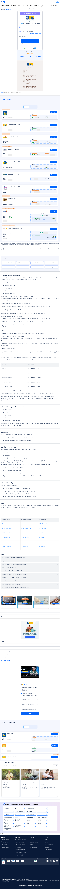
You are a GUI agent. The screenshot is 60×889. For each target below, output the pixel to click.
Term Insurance (29, 811)
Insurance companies (34, 842)
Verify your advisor (48, 849)
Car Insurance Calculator (20, 854)
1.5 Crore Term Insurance (6, 826)
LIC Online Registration (6, 537)
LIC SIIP (36, 262)
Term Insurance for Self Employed (8, 823)
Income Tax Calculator (19, 842)
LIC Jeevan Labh (50, 262)
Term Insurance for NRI (19, 811)
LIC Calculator (6, 808)
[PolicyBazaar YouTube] (57, 861)
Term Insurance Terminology (29, 820)
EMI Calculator (18, 845)
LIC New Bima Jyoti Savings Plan (29, 782)
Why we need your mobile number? (35, 33)
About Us (46, 839)
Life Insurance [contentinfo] (5, 841)
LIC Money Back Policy (25, 532)
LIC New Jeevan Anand (8, 267)
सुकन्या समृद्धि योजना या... (8, 782)
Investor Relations (48, 850)
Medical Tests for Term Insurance (41, 820)
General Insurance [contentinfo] (5, 839)
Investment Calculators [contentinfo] (21, 839)
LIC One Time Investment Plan (44, 541)
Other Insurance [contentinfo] (5, 847)
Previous (54, 766)
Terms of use (31, 45)
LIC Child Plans (42, 537)
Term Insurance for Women (7, 811)
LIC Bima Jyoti (51, 267)
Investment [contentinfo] (4, 844)
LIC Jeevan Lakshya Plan (26, 528)
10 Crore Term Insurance (29, 823)
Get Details (53, 112)
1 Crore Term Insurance (30, 808)
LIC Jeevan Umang (22, 267)
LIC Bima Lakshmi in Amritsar (47, 782)
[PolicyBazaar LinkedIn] (54, 861)
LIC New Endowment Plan (26, 541)
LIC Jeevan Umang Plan (25, 523)
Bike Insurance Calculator (20, 855)
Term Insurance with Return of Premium (18, 814)
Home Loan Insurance (41, 826)
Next (30, 713)
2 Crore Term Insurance (42, 817)
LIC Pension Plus (24, 546)
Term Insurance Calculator (40, 811)
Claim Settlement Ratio (19, 823)
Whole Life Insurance (30, 814)
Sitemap (46, 841)
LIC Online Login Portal (6, 541)
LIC (2, 523)
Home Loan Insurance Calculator (7, 829)
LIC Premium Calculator (6, 546)
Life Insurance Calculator (17, 817)
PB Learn (31, 845)
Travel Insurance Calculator (20, 852)
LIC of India (8, 262)
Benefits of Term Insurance (18, 820)
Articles (31, 839)
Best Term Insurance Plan (41, 808)
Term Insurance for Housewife (7, 820)
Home (2, 92)
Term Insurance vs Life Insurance (41, 814)
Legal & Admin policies (49, 844)
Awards (31, 844)
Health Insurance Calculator (20, 850)
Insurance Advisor (30, 826)
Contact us (47, 847)
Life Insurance (6, 814)
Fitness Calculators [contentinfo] (20, 841)
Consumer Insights (33, 847)
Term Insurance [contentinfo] (5, 842)
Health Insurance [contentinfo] (5, 845)
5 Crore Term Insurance (31, 817)
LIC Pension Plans (42, 528)
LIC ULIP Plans (41, 532)
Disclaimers (3, 616)
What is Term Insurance (8, 817)
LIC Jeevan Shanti (22, 262)
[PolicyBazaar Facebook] (47, 861)
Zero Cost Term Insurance (18, 826)
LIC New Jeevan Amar (36, 267)
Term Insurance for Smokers (41, 823)
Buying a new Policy (27, 693)
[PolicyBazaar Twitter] (51, 861)
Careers (46, 842)
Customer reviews (33, 841)
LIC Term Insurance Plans (44, 523)
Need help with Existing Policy (30, 695)
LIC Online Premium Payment (7, 532)
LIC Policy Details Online (6, 528)
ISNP (46, 845)
